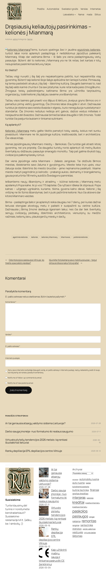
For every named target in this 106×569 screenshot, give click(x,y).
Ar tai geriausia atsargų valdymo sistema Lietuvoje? (35, 423)
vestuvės (77, 532)
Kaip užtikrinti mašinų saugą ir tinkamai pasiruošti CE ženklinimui (53, 557)
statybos (76, 528)
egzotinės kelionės (88, 49)
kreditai (78, 502)
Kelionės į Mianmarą (17, 130)
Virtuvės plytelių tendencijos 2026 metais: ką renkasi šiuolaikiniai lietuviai (36, 441)
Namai (29, 39)
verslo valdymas (89, 529)
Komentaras (10, 302)
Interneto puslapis (12, 358)
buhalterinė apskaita (80, 486)
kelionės (34, 237)
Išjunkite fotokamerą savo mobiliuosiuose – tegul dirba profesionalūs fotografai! (73, 261)
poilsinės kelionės (81, 237)
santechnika (86, 525)
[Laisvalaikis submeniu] (75, 14)
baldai (88, 483)
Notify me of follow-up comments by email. (25, 377)
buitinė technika (80, 490)
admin (15, 39)
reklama (76, 521)
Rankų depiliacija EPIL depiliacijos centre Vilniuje (33, 450)
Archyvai (77, 469)
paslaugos (80, 516)
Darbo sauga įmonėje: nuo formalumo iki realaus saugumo (39, 431)
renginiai (75, 525)
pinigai (91, 517)
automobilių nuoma (89, 479)
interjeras (79, 497)
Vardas (8, 334)
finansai (94, 490)
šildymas (77, 536)
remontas (89, 520)
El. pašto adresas (12, 346)
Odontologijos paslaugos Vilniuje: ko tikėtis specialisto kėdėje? (24, 261)
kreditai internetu (92, 503)
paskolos (79, 511)
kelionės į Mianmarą (49, 237)
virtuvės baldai (90, 532)
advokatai (75, 479)
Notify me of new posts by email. (20, 383)
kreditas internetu (79, 507)
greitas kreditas (80, 493)
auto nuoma (78, 482)
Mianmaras (65, 237)
